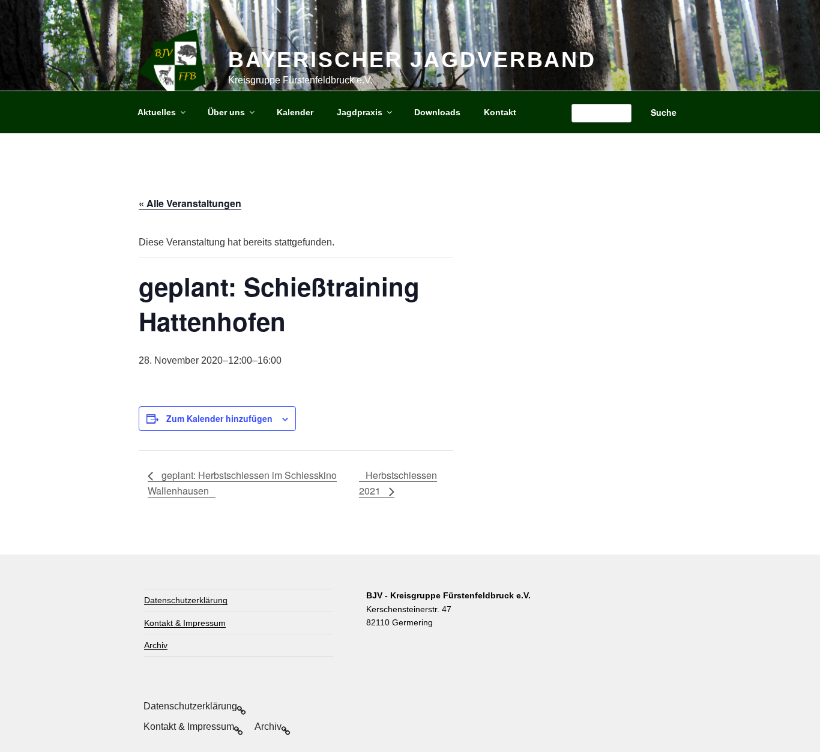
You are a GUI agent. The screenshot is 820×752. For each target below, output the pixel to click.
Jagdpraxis (359, 112)
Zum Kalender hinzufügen (219, 418)
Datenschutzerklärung (186, 600)
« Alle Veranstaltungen (190, 203)
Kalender (295, 112)
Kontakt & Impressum (185, 623)
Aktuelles (156, 112)
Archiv (155, 645)
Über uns (226, 112)
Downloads (437, 112)
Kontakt (500, 112)
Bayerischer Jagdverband (412, 59)
